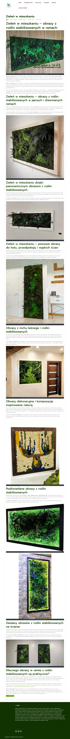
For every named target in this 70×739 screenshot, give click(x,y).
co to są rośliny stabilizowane (46, 683)
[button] (54, 2)
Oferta (24, 19)
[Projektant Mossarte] (7, 19)
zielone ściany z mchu (24, 685)
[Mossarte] (9, 5)
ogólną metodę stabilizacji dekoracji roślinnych (24, 686)
